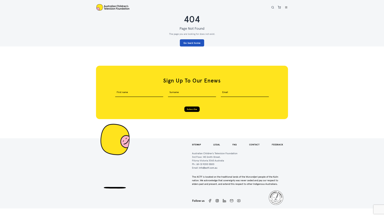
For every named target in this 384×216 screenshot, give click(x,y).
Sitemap (196, 144)
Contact (254, 144)
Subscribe (192, 109)
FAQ (234, 144)
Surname (174, 92)
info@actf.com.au (208, 167)
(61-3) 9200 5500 (205, 164)
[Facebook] (210, 200)
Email (225, 92)
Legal (216, 144)
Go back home (192, 42)
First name (122, 92)
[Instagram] (217, 200)
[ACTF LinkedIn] (224, 200)
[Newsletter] (231, 200)
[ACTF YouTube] (239, 200)
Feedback (277, 144)
